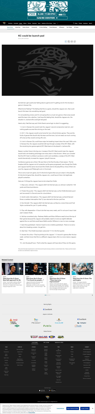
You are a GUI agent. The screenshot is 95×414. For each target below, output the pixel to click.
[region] (47, 408)
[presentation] (92, 295)
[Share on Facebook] (66, 42)
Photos (72, 351)
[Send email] (72, 42)
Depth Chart (6, 357)
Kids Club (58, 379)
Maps (20, 356)
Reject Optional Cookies (72, 408)
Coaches (6, 360)
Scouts (6, 362)
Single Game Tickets (45, 354)
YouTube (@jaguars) (87, 351)
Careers (86, 369)
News (72, 349)
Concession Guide (20, 362)
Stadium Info (19, 351)
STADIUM (33, 346)
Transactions (6, 351)
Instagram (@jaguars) (87, 354)
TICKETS (46, 346)
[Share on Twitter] (69, 42)
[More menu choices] (57, 23)
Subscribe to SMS (87, 365)
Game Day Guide (20, 349)
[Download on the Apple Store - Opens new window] (42, 390)
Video (72, 354)
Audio (72, 356)
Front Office (6, 365)
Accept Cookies (85, 408)
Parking (19, 354)
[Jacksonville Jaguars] (47, 397)
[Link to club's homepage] (4, 23)
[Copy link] (75, 41)
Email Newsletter (87, 367)
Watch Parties (20, 365)
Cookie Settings (60, 408)
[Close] (92, 408)
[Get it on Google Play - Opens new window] (52, 391)
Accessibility (33, 362)
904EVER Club (59, 382)
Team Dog (6, 374)
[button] (46, 295)
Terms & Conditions (87, 378)
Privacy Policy (87, 376)
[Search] (73, 23)
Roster (6, 349)
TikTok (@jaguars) (86, 362)
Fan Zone (58, 352)
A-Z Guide (34, 360)
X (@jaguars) (86, 356)
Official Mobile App (87, 349)
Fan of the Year (58, 370)
